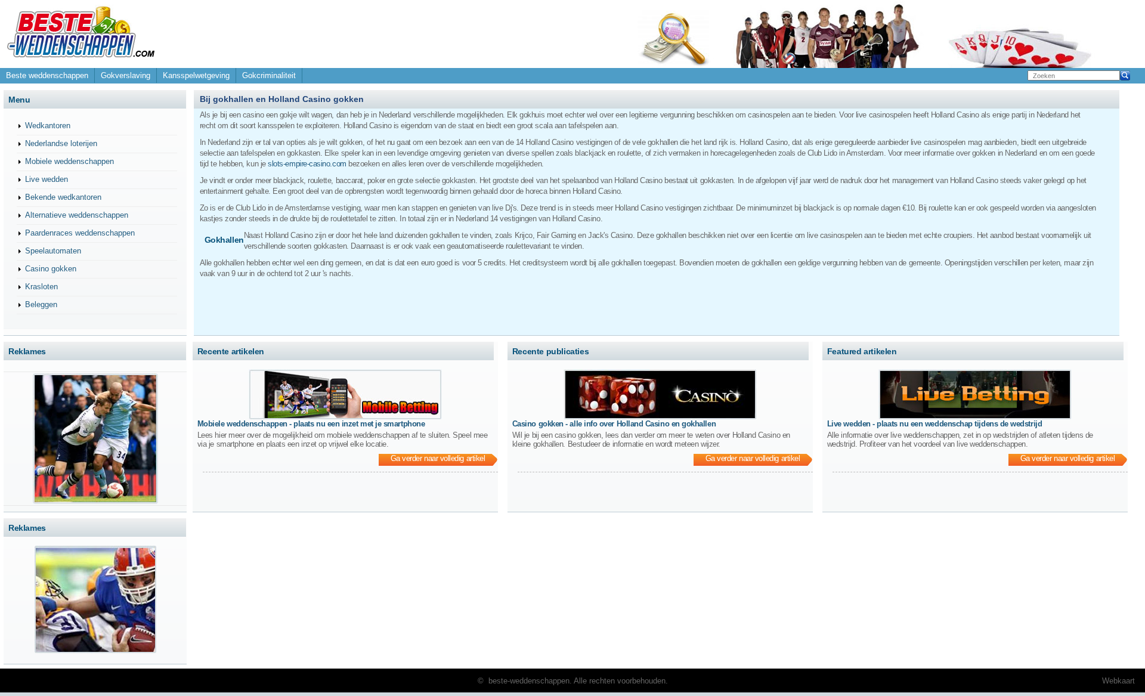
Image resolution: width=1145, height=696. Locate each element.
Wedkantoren (47, 125)
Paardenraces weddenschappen (80, 232)
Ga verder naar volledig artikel (438, 458)
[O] (81, 62)
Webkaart (1118, 680)
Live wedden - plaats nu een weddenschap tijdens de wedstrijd (934, 423)
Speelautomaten (53, 250)
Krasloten (41, 286)
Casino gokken (50, 268)
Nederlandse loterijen (61, 143)
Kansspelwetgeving (196, 75)
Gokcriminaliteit (269, 75)
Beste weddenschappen (47, 75)
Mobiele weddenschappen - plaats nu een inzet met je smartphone (311, 423)
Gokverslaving (125, 75)
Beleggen (41, 304)
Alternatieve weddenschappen (76, 215)
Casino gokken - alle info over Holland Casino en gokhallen (614, 423)
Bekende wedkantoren (63, 197)
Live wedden (46, 179)
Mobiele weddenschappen (69, 161)
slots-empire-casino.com (307, 163)
